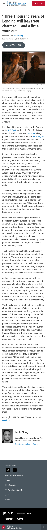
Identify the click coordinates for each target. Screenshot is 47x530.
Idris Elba (30, 133)
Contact (7, 500)
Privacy (7, 480)
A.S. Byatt (12, 130)
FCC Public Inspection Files (14, 490)
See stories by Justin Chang (26, 444)
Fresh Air (6, 420)
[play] (3, 527)
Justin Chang (18, 35)
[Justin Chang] (7, 436)
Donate (40, 3)
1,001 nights (38, 136)
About (7, 495)
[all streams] (44, 527)
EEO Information (10, 485)
